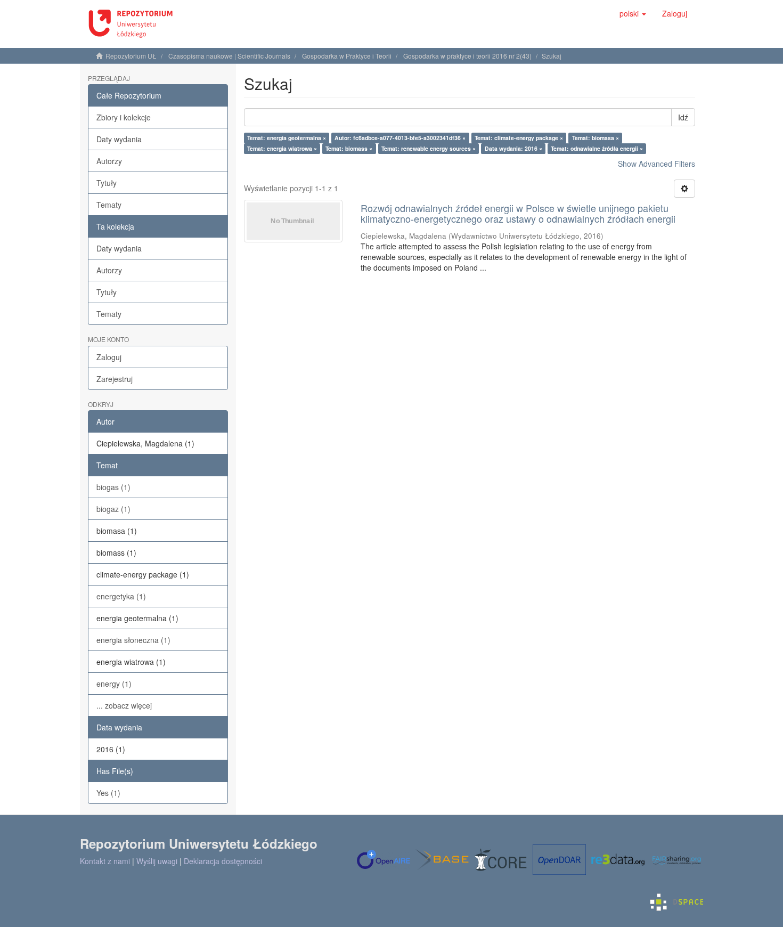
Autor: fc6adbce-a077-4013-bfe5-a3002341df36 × (400, 138)
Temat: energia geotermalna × (286, 138)
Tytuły (106, 182)
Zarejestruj (114, 378)
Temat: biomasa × (595, 138)
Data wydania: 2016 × (513, 148)
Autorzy (109, 161)
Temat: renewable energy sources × (428, 148)
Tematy (108, 204)
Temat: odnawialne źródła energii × (597, 148)
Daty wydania (119, 139)
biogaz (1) (113, 508)
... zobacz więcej (124, 705)
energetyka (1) (121, 596)
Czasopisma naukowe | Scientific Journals (229, 55)
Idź (683, 117)
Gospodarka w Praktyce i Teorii (346, 55)
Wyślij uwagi (156, 861)
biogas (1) (113, 487)
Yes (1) (108, 792)
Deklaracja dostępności (223, 861)
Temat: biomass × (348, 148)
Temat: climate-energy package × (519, 138)
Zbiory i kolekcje (123, 117)
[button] (632, 13)
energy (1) (114, 683)
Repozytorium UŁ (131, 55)
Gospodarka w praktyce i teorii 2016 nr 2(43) (467, 55)
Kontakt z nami (105, 861)
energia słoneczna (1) (133, 640)
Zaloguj (108, 357)
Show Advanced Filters (656, 163)
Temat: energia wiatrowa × (282, 148)
